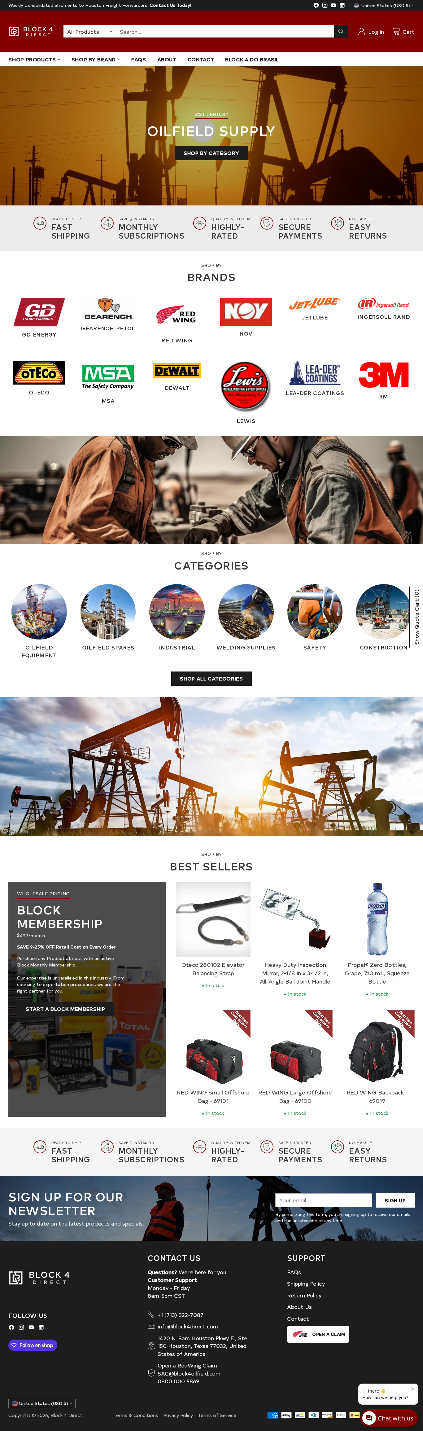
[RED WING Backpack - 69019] (377, 1047)
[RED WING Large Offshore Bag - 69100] (295, 1047)
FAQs (294, 1271)
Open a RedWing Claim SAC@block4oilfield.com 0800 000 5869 (189, 1373)
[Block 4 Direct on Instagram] (325, 6)
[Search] (341, 31)
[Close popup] (412, 1389)
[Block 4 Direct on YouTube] (333, 6)
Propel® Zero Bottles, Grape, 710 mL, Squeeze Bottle (377, 973)
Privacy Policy (178, 1415)
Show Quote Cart (416, 617)
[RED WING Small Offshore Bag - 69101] (213, 1047)
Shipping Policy (306, 1283)
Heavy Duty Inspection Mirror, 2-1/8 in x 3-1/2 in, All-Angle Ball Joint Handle (295, 973)
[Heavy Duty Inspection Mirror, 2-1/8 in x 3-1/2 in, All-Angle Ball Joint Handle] (295, 919)
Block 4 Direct (66, 1415)
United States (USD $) (385, 5)
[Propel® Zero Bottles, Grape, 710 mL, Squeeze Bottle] (377, 919)
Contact (298, 1318)
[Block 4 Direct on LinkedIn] (342, 6)
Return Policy (304, 1295)
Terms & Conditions (135, 1415)
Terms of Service (217, 1415)
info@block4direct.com (188, 1326)
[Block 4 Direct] (30, 31)
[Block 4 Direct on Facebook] (316, 6)
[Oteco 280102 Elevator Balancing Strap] (213, 919)
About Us (299, 1306)
